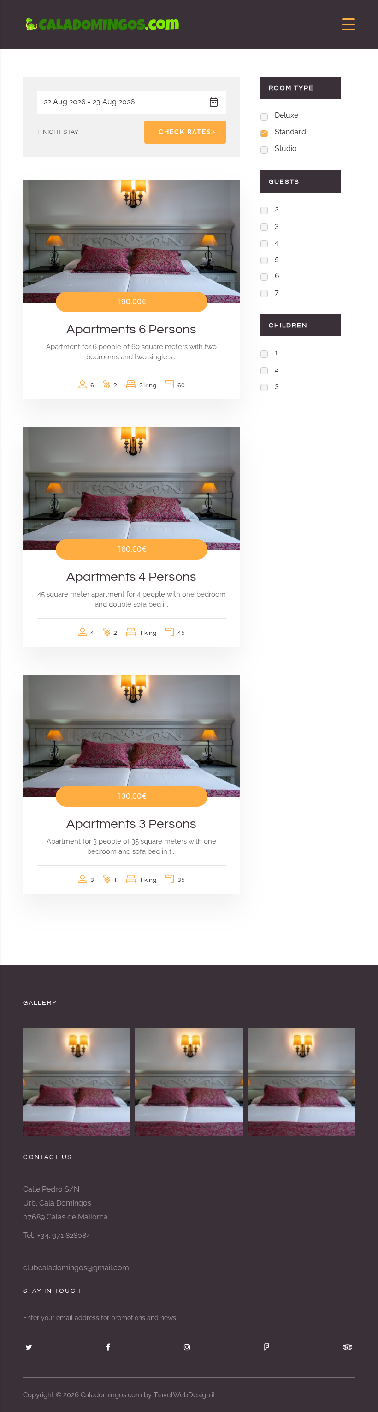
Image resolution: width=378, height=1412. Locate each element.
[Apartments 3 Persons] (77, 1082)
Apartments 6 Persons (131, 329)
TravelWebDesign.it (184, 1395)
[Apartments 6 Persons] (301, 1082)
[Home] (103, 23)
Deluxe (286, 115)
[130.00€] (131, 735)
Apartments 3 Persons (131, 824)
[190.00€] (131, 240)
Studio (286, 148)
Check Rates (185, 132)
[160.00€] (131, 488)
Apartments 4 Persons (131, 577)
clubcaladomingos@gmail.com (76, 1267)
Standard (290, 131)
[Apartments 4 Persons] (189, 1082)
